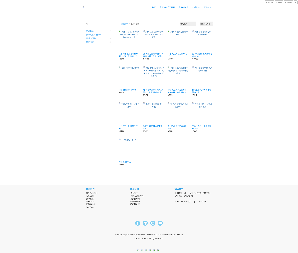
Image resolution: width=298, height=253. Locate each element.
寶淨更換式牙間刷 (167, 7)
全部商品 (124, 24)
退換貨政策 (135, 198)
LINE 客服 (202, 201)
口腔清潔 (196, 7)
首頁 (154, 7)
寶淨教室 (207, 7)
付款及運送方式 (136, 196)
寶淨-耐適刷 (183, 7)
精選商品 (90, 31)
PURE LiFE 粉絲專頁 (183, 201)
